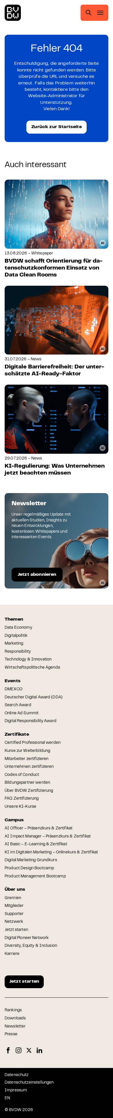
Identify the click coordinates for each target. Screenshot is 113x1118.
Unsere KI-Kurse (20, 807)
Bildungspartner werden (27, 783)
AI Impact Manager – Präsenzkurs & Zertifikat (48, 836)
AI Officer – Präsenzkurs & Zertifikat (38, 828)
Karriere (12, 954)
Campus (14, 820)
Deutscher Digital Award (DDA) (34, 697)
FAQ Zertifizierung (22, 798)
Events (13, 681)
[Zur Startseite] (13, 13)
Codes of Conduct (22, 775)
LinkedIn (39, 1050)
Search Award (18, 705)
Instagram (18, 1050)
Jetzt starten (16, 930)
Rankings (13, 1010)
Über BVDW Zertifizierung (29, 791)
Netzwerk (14, 922)
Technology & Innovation (28, 659)
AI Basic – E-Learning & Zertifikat (36, 844)
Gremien (13, 898)
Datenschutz (17, 1075)
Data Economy (18, 628)
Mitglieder (14, 906)
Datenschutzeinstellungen (29, 1082)
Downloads (15, 1018)
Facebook (8, 1050)
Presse (11, 1034)
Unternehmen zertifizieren (29, 767)
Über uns (15, 890)
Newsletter (15, 1026)
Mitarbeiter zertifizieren (27, 759)
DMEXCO (13, 689)
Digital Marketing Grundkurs (31, 860)
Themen (14, 619)
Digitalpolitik (16, 636)
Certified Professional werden (33, 743)
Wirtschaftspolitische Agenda (32, 667)
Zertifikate (17, 735)
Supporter (14, 914)
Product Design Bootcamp (29, 868)
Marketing (14, 643)
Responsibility (18, 652)
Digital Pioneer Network (27, 938)
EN (7, 1098)
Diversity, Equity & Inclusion (31, 946)
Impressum (16, 1090)
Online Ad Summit (22, 713)
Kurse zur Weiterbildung (27, 751)
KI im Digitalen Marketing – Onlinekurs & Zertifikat (51, 852)
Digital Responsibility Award (31, 721)
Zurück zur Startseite (56, 127)
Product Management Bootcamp (35, 876)
